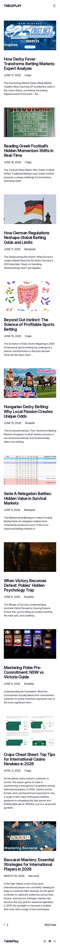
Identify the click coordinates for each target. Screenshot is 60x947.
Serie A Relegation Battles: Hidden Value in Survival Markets (27, 498)
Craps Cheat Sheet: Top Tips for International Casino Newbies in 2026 (29, 759)
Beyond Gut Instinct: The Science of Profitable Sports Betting (29, 324)
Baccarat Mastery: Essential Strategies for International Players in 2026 (29, 864)
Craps (28, 75)
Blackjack (30, 249)
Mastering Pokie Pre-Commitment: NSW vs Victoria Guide (24, 672)
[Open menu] (54, 6)
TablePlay (12, 6)
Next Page (50, 924)
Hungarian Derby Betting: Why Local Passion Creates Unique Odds (28, 411)
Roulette (30, 423)
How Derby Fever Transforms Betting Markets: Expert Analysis (29, 64)
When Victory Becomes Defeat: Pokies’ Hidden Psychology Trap (25, 585)
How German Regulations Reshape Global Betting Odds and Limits (26, 237)
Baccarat (33, 875)
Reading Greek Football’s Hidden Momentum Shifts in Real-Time (28, 151)
